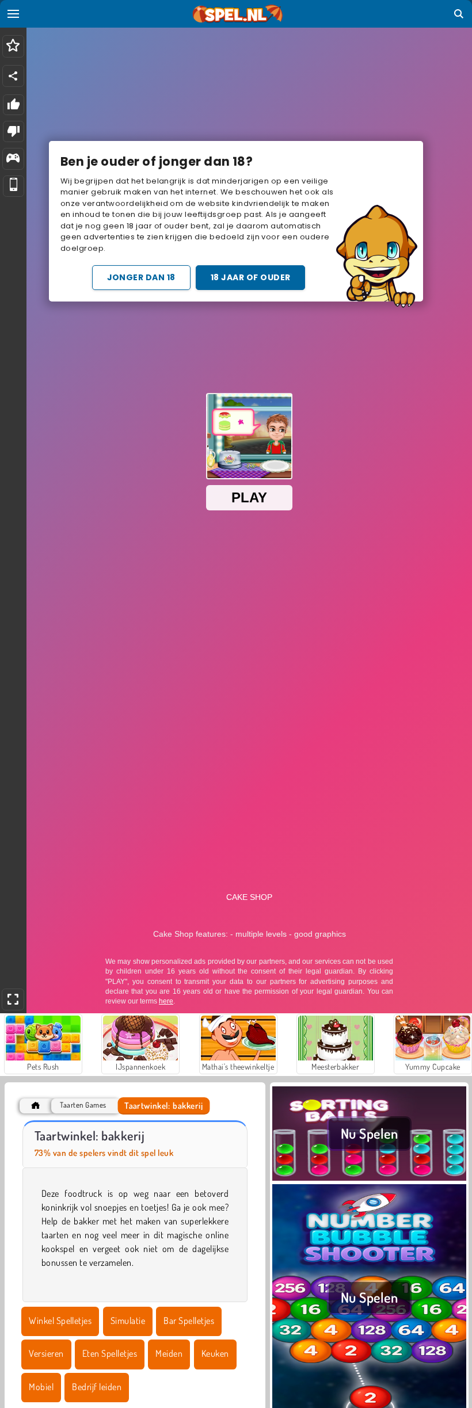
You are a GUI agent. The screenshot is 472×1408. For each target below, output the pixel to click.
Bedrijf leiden (96, 1386)
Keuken (215, 1353)
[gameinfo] (13, 159)
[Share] (13, 76)
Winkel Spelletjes (60, 1320)
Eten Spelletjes (109, 1353)
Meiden (168, 1353)
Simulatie (128, 1320)
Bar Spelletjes (188, 1320)
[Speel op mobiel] (13, 186)
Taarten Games (83, 1105)
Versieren (46, 1353)
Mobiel (41, 1386)
